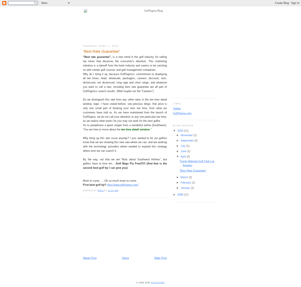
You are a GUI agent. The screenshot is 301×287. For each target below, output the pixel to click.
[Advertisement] (113, 227)
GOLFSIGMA (158, 283)
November (187, 135)
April (184, 156)
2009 (180, 194)
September (187, 140)
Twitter (177, 108)
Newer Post (90, 258)
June (184, 151)
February (186, 182)
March (185, 177)
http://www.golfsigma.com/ (122, 184)
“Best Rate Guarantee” (193, 170)
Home (125, 258)
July (183, 145)
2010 (180, 130)
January (186, 187)
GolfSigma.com (182, 113)
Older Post (160, 258)
